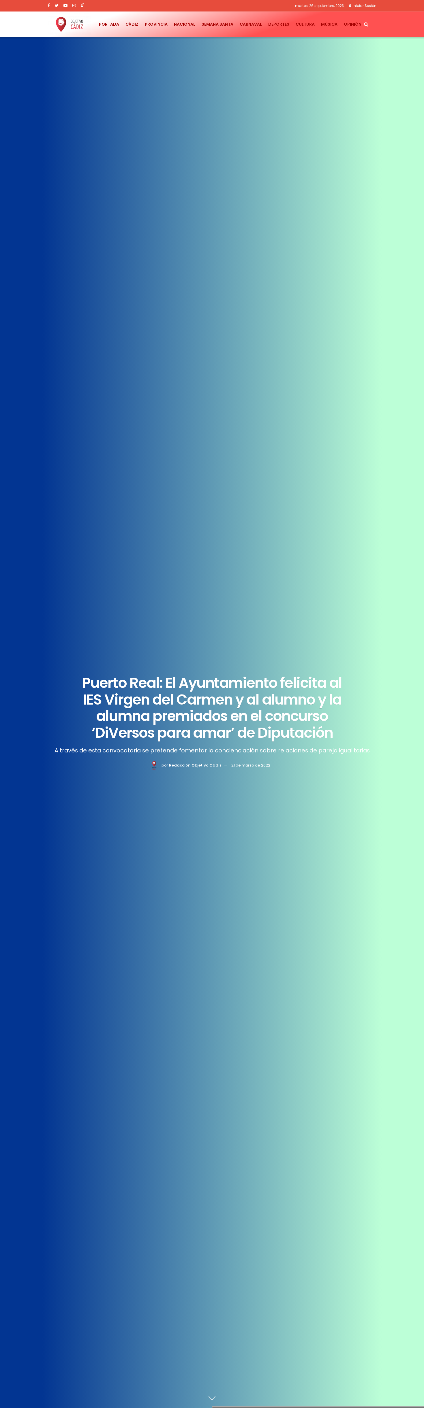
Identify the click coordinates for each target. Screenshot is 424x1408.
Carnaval (251, 24)
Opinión (352, 24)
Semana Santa (217, 24)
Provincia (156, 24)
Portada (109, 24)
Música (329, 24)
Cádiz (131, 24)
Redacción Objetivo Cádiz (195, 765)
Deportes (278, 24)
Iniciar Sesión (364, 5)
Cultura (305, 24)
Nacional (184, 24)
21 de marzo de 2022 (250, 765)
